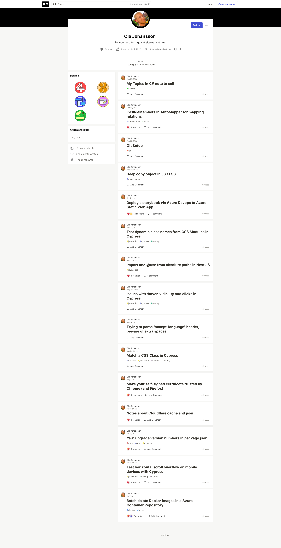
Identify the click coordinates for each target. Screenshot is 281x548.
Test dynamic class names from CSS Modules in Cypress (168, 234)
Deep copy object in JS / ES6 (151, 174)
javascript (132, 241)
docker (131, 510)
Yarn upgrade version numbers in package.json (167, 438)
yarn (137, 443)
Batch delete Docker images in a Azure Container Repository (160, 503)
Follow (196, 25)
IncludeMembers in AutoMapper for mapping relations (165, 114)
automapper (133, 121)
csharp (131, 88)
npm (130, 443)
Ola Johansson (134, 76)
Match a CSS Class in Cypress (152, 355)
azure (140, 510)
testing (155, 241)
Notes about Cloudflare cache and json (160, 413)
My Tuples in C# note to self (150, 84)
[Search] (55, 4)
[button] (80, 87)
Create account (227, 4)
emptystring (133, 179)
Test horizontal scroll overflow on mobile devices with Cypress (162, 469)
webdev (155, 360)
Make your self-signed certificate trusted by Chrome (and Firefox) (164, 386)
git (129, 150)
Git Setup (135, 146)
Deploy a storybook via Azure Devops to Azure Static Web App (166, 205)
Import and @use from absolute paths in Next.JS (168, 265)
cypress (144, 241)
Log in (209, 4)
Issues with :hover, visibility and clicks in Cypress (161, 296)
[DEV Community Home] (45, 4)
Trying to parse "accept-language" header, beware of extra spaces (163, 329)
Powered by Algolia (139, 4)
